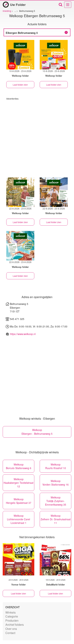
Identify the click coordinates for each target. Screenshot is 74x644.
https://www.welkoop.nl (23, 334)
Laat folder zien (20, 84)
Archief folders (14, 625)
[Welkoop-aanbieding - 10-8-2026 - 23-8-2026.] (20, 54)
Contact (10, 633)
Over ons (11, 629)
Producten (11, 620)
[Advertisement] (37, 137)
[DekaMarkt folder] (55, 559)
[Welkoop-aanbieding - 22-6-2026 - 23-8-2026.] (20, 192)
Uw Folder (18, 4)
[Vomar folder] (18, 559)
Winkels (10, 612)
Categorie (11, 616)
